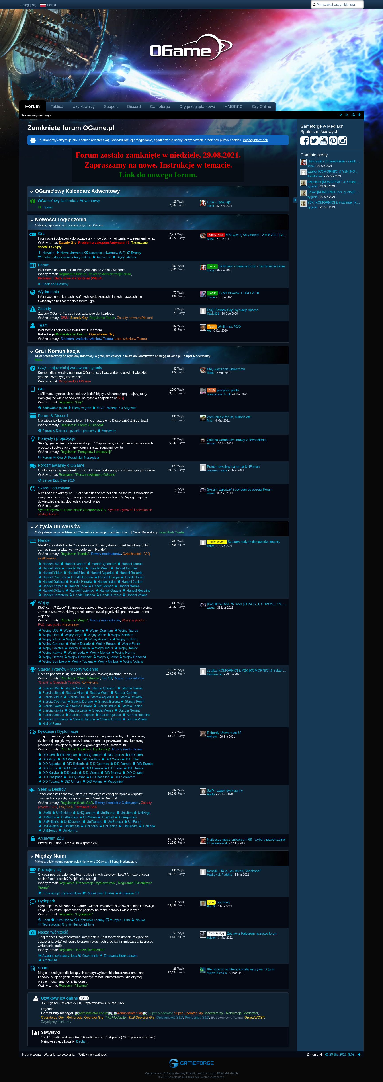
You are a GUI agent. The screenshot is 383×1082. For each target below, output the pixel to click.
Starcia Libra (51, 692)
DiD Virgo (49, 759)
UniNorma (70, 830)
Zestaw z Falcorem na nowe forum (252, 933)
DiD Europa (145, 764)
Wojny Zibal (74, 639)
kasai (210, 205)
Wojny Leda (76, 652)
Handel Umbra (110, 595)
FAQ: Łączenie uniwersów (226, 369)
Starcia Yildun (52, 697)
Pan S (211, 906)
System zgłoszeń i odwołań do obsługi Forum (240, 489)
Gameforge (160, 106)
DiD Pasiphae (52, 777)
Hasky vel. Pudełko (219, 874)
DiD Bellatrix (76, 764)
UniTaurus (108, 813)
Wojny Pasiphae (80, 657)
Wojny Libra (50, 635)
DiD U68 (48, 755)
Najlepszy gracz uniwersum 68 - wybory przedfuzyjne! (246, 839)
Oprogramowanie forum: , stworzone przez (191, 1073)
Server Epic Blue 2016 (58, 480)
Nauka (140, 920)
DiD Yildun (113, 759)
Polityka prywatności (92, 1054)
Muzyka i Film (120, 920)
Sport (46, 920)
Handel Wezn (99, 568)
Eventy (136, 253)
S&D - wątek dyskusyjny (225, 790)
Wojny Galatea (53, 648)
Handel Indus (106, 581)
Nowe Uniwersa (71, 253)
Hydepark (46, 901)
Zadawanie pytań (54, 408)
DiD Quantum (92, 755)
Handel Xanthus (126, 568)
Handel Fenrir (135, 577)
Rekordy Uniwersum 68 (224, 733)
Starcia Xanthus (126, 692)
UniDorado (94, 821)
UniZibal (108, 817)
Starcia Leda (78, 710)
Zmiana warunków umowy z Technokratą (236, 440)
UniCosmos (72, 821)
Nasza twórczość (53, 932)
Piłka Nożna (64, 920)
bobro (210, 546)
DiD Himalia (94, 768)
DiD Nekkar (68, 755)
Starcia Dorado (82, 701)
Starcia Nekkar (75, 688)
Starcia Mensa (102, 710)
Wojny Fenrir (131, 643)
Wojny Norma (125, 652)
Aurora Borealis (217, 973)
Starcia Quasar (110, 715)
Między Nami (50, 856)
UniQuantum (86, 813)
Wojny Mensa (100, 652)
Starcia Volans (137, 719)
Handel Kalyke (52, 586)
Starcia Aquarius (102, 697)
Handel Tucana (84, 595)
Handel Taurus (132, 564)
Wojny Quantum (101, 630)
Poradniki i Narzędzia (83, 457)
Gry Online (261, 106)
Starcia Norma (129, 710)
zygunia (312, 186)
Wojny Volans (133, 661)
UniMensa (49, 830)
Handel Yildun (52, 573)
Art (209, 330)
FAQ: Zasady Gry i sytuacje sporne (232, 310)
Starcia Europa (109, 701)
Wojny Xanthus (122, 635)
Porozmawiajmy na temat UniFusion (233, 466)
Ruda (210, 239)
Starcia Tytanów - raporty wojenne (68, 669)
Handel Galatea (53, 581)
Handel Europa (109, 577)
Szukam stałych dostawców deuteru (254, 542)
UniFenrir (134, 821)
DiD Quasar (76, 777)
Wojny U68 (50, 630)
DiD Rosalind (99, 777)
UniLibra (127, 813)
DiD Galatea (71, 768)
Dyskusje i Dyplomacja (58, 731)
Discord (134, 106)
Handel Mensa (102, 586)
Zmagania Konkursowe (120, 955)
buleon (211, 937)
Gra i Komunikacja (57, 351)
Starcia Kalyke (52, 710)
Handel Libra (51, 568)
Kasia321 (213, 313)
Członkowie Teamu (100, 893)
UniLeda (149, 826)
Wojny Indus (104, 648)
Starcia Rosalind (138, 715)
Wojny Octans (52, 657)
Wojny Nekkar (74, 630)
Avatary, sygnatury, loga (59, 955)
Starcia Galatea (53, 706)
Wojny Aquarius (99, 639)
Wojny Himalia (79, 648)
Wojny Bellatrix (127, 639)
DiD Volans (94, 781)
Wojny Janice (128, 648)
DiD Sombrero (125, 777)
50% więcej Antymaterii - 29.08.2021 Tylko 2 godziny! (264, 235)
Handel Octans (53, 590)
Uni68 (46, 813)
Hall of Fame (51, 723)
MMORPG (233, 106)
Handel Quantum (104, 564)
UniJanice (110, 826)
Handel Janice (132, 581)
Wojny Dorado (80, 643)
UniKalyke (130, 826)
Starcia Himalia (81, 706)
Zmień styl (314, 1054)
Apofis (211, 794)
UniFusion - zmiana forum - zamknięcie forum (252, 266)
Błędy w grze (81, 408)
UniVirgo (144, 813)
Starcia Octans (53, 715)
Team (43, 325)
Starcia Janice (132, 706)
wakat (211, 493)
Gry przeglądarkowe (197, 106)
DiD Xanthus (91, 759)
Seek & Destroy (52, 789)
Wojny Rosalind (134, 657)
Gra (41, 233)
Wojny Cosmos (53, 643)
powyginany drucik (219, 394)
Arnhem (212, 736)
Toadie (211, 297)
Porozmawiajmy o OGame (61, 465)
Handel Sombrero (55, 595)
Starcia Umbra (110, 719)
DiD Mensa (91, 772)
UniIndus (91, 826)
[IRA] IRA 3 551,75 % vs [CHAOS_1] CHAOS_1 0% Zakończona (254, 604)
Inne (91, 924)
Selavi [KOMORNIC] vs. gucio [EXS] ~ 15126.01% (344, 192)
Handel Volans (137, 595)
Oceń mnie (90, 955)
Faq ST (107, 678)
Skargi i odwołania (54, 488)
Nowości (48, 253)
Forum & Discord (53, 415)
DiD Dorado (122, 764)
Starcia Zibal (76, 697)
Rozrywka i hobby (91, 920)
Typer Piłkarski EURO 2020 (239, 293)
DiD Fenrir (49, 768)
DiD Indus (115, 768)
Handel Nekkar (75, 564)
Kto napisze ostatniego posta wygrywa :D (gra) (241, 969)
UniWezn (49, 817)
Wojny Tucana (82, 661)
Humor (78, 924)
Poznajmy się (50, 870)
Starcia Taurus (132, 688)
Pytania (47, 207)
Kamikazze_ (215, 674)
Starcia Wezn (99, 692)
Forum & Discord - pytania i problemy (69, 431)
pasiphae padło (228, 390)
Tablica (57, 106)
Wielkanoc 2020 (229, 326)
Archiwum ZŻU (51, 838)
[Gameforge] (191, 1059)
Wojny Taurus (128, 630)
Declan (81, 1041)
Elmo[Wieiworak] (218, 843)
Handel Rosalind (138, 590)
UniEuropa (115, 821)
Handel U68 (50, 564)
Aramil (211, 443)
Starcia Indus (106, 706)
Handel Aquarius (102, 573)
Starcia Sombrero (55, 719)
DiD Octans (134, 772)
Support (111, 106)
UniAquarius (128, 817)
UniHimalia (72, 826)
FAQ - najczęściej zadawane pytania (70, 368)
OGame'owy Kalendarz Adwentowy (77, 191)
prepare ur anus (217, 470)
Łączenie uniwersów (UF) (107, 253)
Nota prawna (31, 1054)
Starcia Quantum (104, 688)
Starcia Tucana (84, 719)
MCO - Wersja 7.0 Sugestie (116, 408)
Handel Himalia (81, 581)
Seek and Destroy (55, 284)
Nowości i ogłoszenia (60, 219)
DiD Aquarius (51, 764)
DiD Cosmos (99, 764)
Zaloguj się (28, 5)
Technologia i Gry (54, 924)
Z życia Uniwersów (57, 526)
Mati (210, 420)
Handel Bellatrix (131, 573)
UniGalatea (50, 826)
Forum (32, 106)
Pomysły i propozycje (56, 438)
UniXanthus (69, 817)
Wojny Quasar (107, 657)
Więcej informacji (255, 140)
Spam (43, 968)
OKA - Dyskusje (219, 202)
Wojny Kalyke (52, 652)
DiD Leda (71, 772)
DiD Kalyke (50, 772)
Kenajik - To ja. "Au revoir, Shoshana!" (234, 871)
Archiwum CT (129, 893)
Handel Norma (129, 586)
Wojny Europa (106, 643)
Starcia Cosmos (54, 701)
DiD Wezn (69, 759)
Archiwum (104, 257)
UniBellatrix (50, 821)
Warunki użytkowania (59, 1054)
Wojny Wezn (97, 635)
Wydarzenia (48, 292)
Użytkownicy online (59, 998)
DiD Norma (113, 772)
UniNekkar (64, 813)
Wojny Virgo (73, 635)
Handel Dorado (82, 577)
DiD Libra (136, 755)
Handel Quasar (110, 590)
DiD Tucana (50, 781)
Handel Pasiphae (81, 590)
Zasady (44, 308)
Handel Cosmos (54, 577)
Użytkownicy (83, 106)
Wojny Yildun (51, 639)
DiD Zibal (132, 759)
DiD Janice (136, 768)
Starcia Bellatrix (131, 697)
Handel (44, 540)
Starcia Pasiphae (81, 715)
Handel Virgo (75, 568)
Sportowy (223, 902)
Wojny (43, 602)
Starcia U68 (50, 688)
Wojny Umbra (108, 661)
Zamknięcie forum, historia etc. (229, 417)
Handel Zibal (76, 573)
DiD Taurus (116, 755)
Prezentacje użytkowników (61, 893)
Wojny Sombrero (54, 661)
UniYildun (90, 817)
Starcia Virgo (75, 692)
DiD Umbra (73, 781)
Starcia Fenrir (135, 701)
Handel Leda (78, 586)
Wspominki (116, 781)
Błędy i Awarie (127, 257)
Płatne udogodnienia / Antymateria (66, 257)
